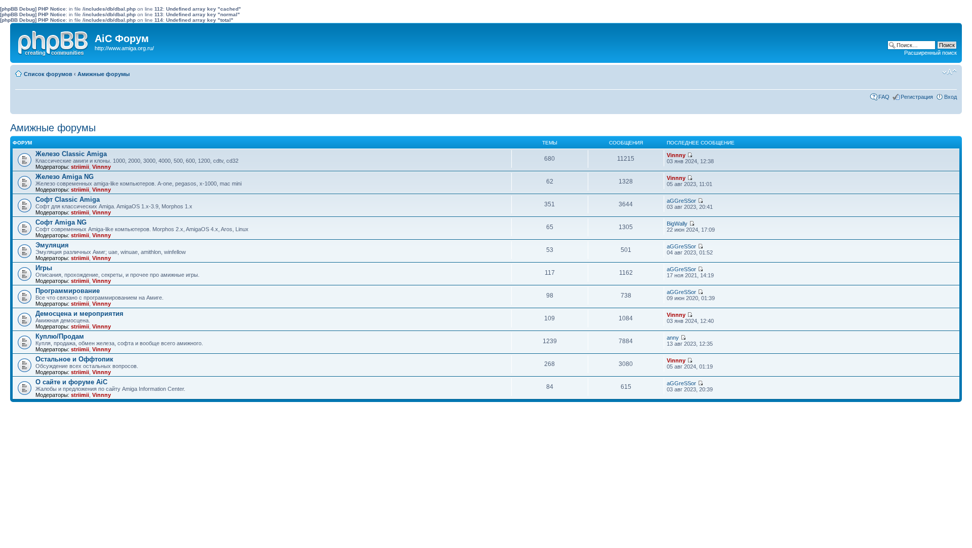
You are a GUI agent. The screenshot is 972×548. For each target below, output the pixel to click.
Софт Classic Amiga (67, 199)
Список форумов (48, 74)
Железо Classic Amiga (71, 154)
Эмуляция (52, 245)
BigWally (677, 224)
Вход (950, 97)
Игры (43, 268)
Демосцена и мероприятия (79, 313)
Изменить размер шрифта (949, 72)
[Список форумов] (54, 41)
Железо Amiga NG (64, 176)
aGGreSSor (681, 201)
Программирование (67, 291)
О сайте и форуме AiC (71, 382)
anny (673, 338)
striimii (80, 167)
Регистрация (917, 97)
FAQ (883, 97)
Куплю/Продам (59, 336)
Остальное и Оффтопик (74, 359)
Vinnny (101, 167)
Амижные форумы (103, 74)
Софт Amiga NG (61, 222)
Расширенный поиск (930, 53)
